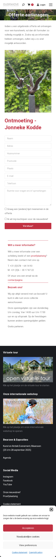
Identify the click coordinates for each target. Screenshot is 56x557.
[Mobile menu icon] (51, 5)
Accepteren (28, 528)
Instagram (8, 476)
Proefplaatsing (10, 496)
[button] (51, 509)
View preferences (28, 545)
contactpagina (15, 280)
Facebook (8, 480)
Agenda (7, 458)
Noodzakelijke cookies (28, 536)
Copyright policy (35, 552)
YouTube (7, 484)
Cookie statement (19, 552)
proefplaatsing (38, 255)
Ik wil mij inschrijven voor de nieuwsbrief (27, 219)
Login (42, 5)
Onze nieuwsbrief (12, 492)
